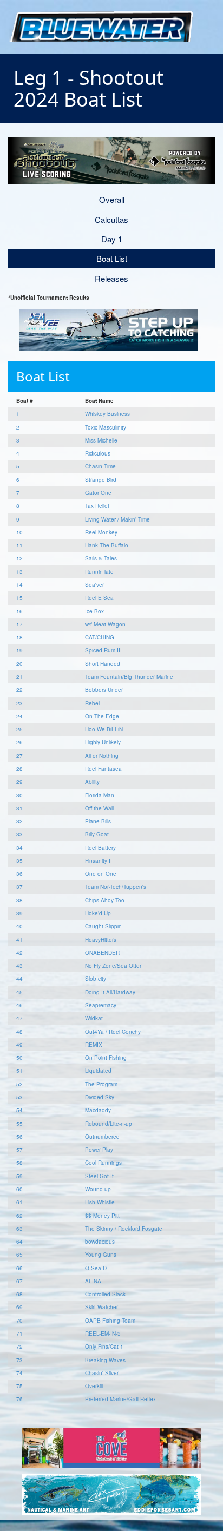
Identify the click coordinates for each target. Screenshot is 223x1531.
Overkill (94, 1386)
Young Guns (100, 1254)
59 (19, 1176)
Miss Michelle (101, 440)
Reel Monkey (101, 532)
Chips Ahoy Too (104, 900)
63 (19, 1228)
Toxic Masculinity (105, 427)
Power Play (99, 1149)
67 (19, 1281)
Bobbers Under (104, 690)
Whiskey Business (107, 414)
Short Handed (102, 664)
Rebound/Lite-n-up (108, 1123)
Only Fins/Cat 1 (104, 1346)
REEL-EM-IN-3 (103, 1333)
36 (19, 873)
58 (19, 1162)
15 (19, 598)
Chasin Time (100, 466)
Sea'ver (94, 585)
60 (19, 1189)
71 (19, 1333)
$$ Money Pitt (102, 1215)
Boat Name (99, 401)
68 (19, 1294)
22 (19, 690)
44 (19, 978)
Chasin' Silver (102, 1373)
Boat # (24, 401)
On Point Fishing (106, 1057)
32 (19, 821)
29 (19, 782)
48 (19, 1031)
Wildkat (94, 1018)
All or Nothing (102, 756)
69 (19, 1307)
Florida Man (99, 795)
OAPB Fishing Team (110, 1320)
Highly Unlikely (103, 742)
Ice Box (94, 611)
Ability (92, 782)
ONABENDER (102, 952)
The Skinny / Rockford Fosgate (123, 1228)
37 (19, 886)
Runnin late (99, 572)
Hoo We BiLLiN (104, 729)
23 (19, 703)
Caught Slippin (103, 926)
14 (19, 585)
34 (19, 848)
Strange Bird (100, 480)
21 (19, 677)
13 (19, 572)
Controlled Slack (105, 1294)
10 (19, 532)
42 (19, 952)
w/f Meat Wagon (105, 624)
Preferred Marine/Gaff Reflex (120, 1399)
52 (19, 1084)
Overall (111, 199)
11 (19, 545)
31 (19, 808)
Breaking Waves (105, 1360)
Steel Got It (99, 1176)
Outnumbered (102, 1136)
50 (19, 1057)
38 (19, 900)
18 (19, 637)
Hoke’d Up (98, 913)
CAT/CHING (99, 637)
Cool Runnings (103, 1162)
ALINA (93, 1281)
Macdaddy (98, 1110)
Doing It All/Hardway (110, 992)
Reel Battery (100, 848)
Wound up (98, 1189)
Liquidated (98, 1070)
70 (19, 1320)
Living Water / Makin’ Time (117, 519)
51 (19, 1070)
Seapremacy (100, 1005)
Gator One (98, 493)
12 (19, 558)
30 (19, 795)
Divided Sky (99, 1097)
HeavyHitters (100, 939)
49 (19, 1044)
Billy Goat (97, 834)
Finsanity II (98, 861)
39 (19, 913)
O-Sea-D (96, 1268)
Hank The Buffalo (106, 545)
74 (19, 1373)
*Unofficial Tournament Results (48, 297)
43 (19, 965)
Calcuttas (111, 219)
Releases (111, 278)
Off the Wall (99, 808)
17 (19, 624)
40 (19, 926)
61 (19, 1202)
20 (19, 664)
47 (19, 1018)
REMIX (93, 1044)
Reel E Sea (99, 598)
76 (19, 1399)
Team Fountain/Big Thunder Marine (129, 677)
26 (19, 742)
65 (19, 1254)
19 (19, 650)
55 (19, 1123)
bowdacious (100, 1241)
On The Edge (102, 716)
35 (19, 861)
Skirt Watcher (101, 1307)
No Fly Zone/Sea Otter (113, 965)
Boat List (111, 258)
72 (19, 1346)
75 (19, 1386)
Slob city (95, 978)
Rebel (92, 703)
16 (19, 611)
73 (19, 1360)
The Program (101, 1084)
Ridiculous (97, 453)
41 (19, 939)
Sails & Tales (101, 558)
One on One (100, 873)
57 (19, 1149)
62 (19, 1215)
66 (19, 1268)
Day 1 (111, 239)
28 (19, 769)
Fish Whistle (100, 1202)
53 (19, 1097)
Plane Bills (98, 821)
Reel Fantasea (103, 769)
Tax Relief (97, 506)
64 (19, 1241)
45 (19, 992)
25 (19, 729)
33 (19, 834)
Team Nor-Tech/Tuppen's (115, 886)
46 (19, 1005)
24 (19, 716)
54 (19, 1110)
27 (19, 756)
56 (19, 1136)
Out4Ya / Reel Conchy (113, 1031)
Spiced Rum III (103, 650)
